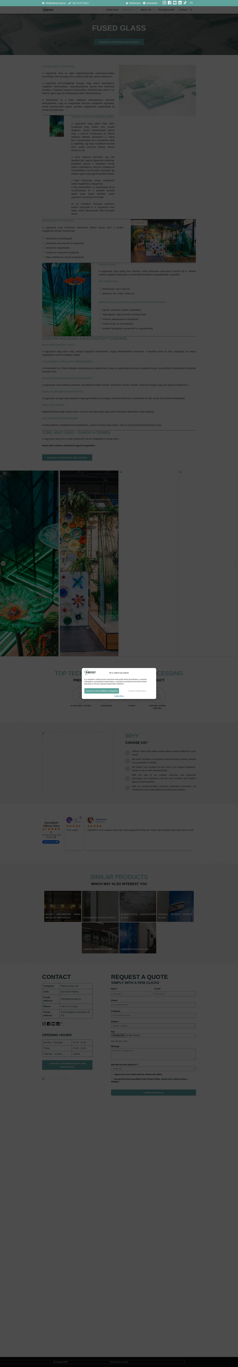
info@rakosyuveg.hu (55, 3)
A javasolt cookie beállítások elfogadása (102, 691)
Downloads (151, 3)
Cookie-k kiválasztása (137, 691)
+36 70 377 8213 (80, 3)
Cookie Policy (119, 696)
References (135, 3)
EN (191, 3)
